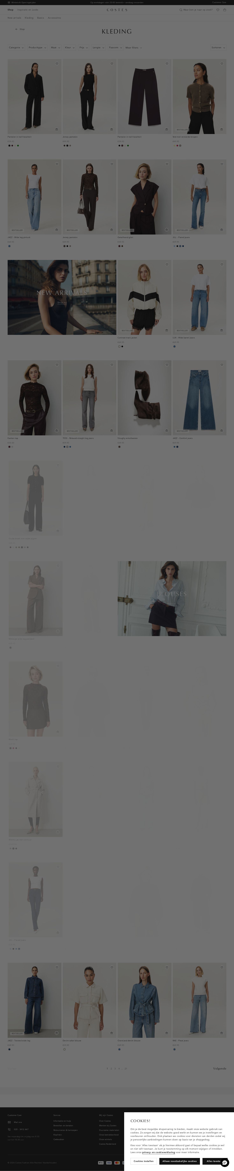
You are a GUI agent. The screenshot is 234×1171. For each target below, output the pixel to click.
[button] (224, 1162)
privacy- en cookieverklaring (158, 1152)
